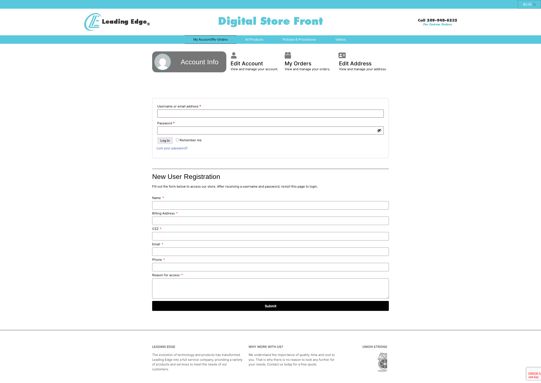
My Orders (298, 63)
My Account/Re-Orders (210, 39)
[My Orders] (288, 55)
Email (156, 244)
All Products (254, 39)
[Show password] (379, 130)
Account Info (200, 62)
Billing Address (164, 213)
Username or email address (185, 105)
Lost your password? (172, 148)
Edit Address (355, 63)
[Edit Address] (342, 55)
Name (157, 198)
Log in (165, 141)
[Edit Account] (234, 55)
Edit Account (247, 63)
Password (172, 122)
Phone (157, 260)
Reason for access (166, 275)
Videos (340, 39)
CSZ (155, 229)
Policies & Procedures (299, 39)
